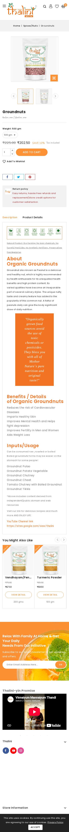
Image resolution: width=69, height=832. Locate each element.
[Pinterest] (30, 177)
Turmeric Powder (49, 577)
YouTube (13, 750)
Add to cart (32, 152)
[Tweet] (19, 177)
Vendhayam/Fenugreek (22, 577)
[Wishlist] (56, 6)
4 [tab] (43, 735)
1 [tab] (22, 735)
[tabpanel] (34, 713)
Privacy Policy (55, 822)
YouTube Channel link (20, 521)
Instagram (21, 750)
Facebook (6, 750)
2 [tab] (29, 735)
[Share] (7, 177)
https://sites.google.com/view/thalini (30, 526)
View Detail (18, 594)
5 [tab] (49, 735)
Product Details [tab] (33, 217)
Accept (35, 827)
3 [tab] (36, 735)
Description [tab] (10, 217)
